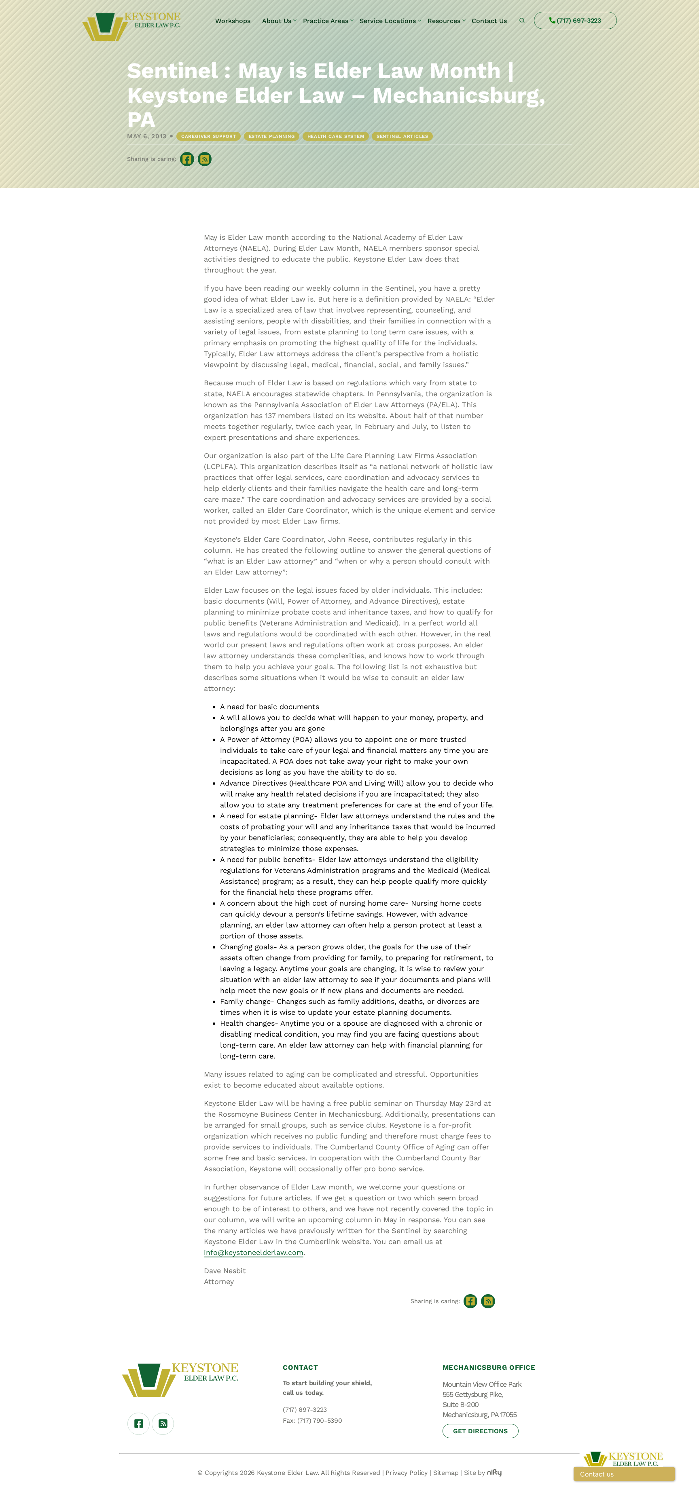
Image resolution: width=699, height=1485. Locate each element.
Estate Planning (272, 136)
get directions (480, 1431)
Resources (444, 21)
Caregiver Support (208, 136)
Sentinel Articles (402, 136)
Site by (474, 1473)
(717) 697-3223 (579, 20)
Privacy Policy (407, 1473)
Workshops (232, 21)
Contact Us (489, 21)
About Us (276, 21)
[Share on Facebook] (187, 159)
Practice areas (325, 21)
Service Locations (388, 21)
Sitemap (446, 1473)
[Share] (205, 159)
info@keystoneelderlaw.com (253, 1252)
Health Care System (335, 136)
